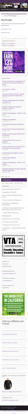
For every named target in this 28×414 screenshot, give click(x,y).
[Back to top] (25, 411)
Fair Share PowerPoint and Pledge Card (11, 200)
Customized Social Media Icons (8, 411)
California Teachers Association (10, 342)
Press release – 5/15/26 (8, 89)
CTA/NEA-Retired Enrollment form (10, 212)
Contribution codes (6, 29)
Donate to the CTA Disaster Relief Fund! (13, 129)
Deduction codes (5, 32)
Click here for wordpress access (10, 400)
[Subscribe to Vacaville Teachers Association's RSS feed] (2, 1)
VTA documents (12, 15)
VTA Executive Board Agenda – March (12, 153)
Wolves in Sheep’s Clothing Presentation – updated (12, 196)
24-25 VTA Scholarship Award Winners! (13, 124)
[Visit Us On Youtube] (8, 45)
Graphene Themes (11, 408)
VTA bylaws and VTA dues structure (11, 225)
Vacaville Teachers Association (9, 9)
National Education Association (10, 334)
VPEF (4, 368)
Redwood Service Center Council (10, 351)
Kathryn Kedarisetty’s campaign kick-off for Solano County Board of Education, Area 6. (13, 82)
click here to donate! (11, 368)
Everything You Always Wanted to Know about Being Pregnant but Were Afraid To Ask (13, 208)
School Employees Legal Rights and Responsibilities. (10, 204)
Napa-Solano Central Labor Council (11, 359)
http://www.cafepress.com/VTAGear (11, 391)
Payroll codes (5, 186)
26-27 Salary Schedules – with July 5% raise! (12, 183)
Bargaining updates (6, 215)
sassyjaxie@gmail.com (7, 280)
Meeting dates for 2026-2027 (9, 192)
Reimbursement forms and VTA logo (11, 218)
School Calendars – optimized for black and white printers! (14, 228)
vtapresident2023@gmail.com (9, 273)
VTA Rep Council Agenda (9, 119)
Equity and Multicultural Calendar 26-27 (11, 189)
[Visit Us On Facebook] (8, 43)
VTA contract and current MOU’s (10, 222)
